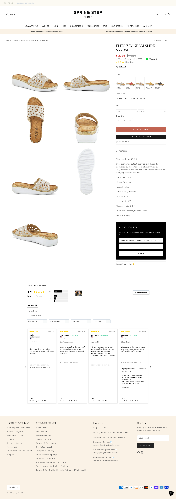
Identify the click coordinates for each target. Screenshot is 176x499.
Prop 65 (10, 455)
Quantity (120, 116)
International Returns (46, 458)
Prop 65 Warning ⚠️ (125, 264)
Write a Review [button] (142, 292)
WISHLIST (147, 26)
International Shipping (46, 455)
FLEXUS (122, 66)
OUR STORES (117, 26)
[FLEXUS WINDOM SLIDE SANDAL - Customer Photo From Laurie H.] (78, 293)
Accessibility (12, 447)
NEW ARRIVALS (31, 26)
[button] (41, 401)
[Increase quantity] (130, 120)
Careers (10, 439)
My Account (41, 432)
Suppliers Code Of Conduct (19, 451)
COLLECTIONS (76, 26)
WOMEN (46, 26)
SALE (105, 26)
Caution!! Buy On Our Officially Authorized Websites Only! (62, 470)
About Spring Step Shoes (18, 428)
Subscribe (145, 445)
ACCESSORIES (93, 26)
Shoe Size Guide (43, 435)
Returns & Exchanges (46, 443)
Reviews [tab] (31, 305)
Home (8, 40)
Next (151, 366)
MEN (56, 26)
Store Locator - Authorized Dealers (52, 466)
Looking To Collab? (15, 435)
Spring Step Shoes (19, 493)
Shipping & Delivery (45, 451)
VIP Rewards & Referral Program (51, 462)
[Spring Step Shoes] (88, 14)
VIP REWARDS (133, 26)
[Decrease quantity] (118, 120)
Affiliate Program (15, 432)
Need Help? (41, 428)
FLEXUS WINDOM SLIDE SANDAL (35, 40)
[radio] (120, 83)
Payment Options (15, 443)
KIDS (64, 26)
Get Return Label (44, 447)
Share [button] (34, 399)
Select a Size (120, 94)
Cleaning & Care (43, 439)
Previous (25, 366)
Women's (16, 40)
